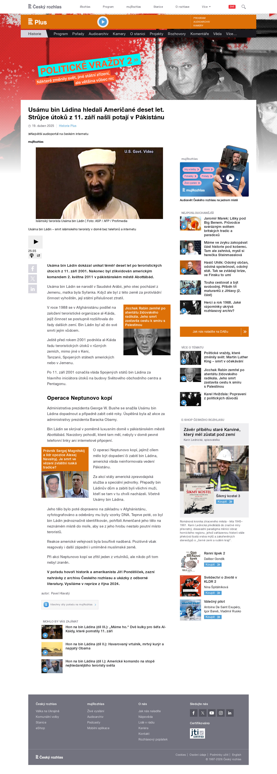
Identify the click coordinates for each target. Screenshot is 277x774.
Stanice (158, 6)
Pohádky (188, 176)
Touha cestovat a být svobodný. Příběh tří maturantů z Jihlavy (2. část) (222, 288)
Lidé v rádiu (146, 722)
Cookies (181, 754)
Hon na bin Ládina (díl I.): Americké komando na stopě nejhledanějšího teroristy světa (110, 663)
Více (231, 34)
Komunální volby (47, 717)
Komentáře (200, 34)
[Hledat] (244, 7)
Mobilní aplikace (98, 728)
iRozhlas (85, 6)
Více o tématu (192, 347)
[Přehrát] (35, 242)
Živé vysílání (190, 183)
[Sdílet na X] (32, 278)
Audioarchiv (202, 22)
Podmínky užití (219, 754)
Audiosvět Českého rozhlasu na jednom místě (209, 200)
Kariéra (143, 728)
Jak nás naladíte (149, 711)
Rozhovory (177, 34)
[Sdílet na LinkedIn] (32, 289)
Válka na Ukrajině (47, 711)
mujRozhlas (133, 6)
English (236, 754)
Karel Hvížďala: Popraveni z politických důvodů (225, 396)
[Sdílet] (38, 256)
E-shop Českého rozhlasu (202, 420)
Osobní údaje (198, 754)
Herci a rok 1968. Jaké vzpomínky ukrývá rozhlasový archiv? (222, 306)
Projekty (157, 34)
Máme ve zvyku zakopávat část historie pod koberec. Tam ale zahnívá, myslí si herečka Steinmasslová (225, 248)
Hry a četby (190, 169)
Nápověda (145, 717)
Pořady (78, 34)
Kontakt (143, 734)
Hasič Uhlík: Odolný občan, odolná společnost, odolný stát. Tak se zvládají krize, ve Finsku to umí (226, 268)
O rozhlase (182, 6)
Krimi (207, 169)
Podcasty (93, 722)
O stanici (137, 34)
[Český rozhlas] (44, 7)
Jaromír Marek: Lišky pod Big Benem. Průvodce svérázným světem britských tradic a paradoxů (225, 226)
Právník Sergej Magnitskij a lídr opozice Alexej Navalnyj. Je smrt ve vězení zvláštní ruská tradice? (64, 459)
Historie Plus (68, 126)
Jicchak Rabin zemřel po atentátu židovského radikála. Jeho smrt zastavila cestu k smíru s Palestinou (145, 316)
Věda (217, 34)
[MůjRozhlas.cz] (35, 142)
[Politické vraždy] (138, 69)
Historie (34, 34)
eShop (40, 728)
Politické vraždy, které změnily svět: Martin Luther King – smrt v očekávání (226, 357)
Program (108, 6)
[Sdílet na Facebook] (32, 268)
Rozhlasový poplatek (153, 739)
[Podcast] (31, 256)
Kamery (198, 25)
